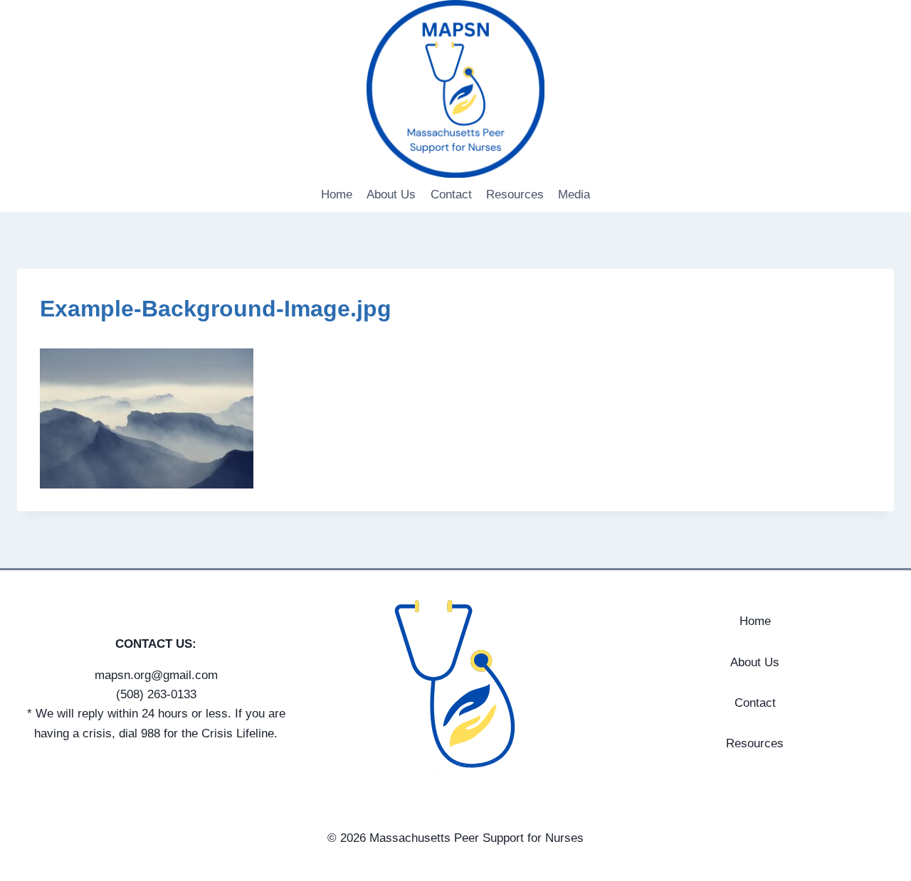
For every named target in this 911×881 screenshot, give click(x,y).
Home (336, 194)
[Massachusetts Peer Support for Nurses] (455, 89)
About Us (391, 194)
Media (574, 194)
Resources (515, 194)
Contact (451, 194)
